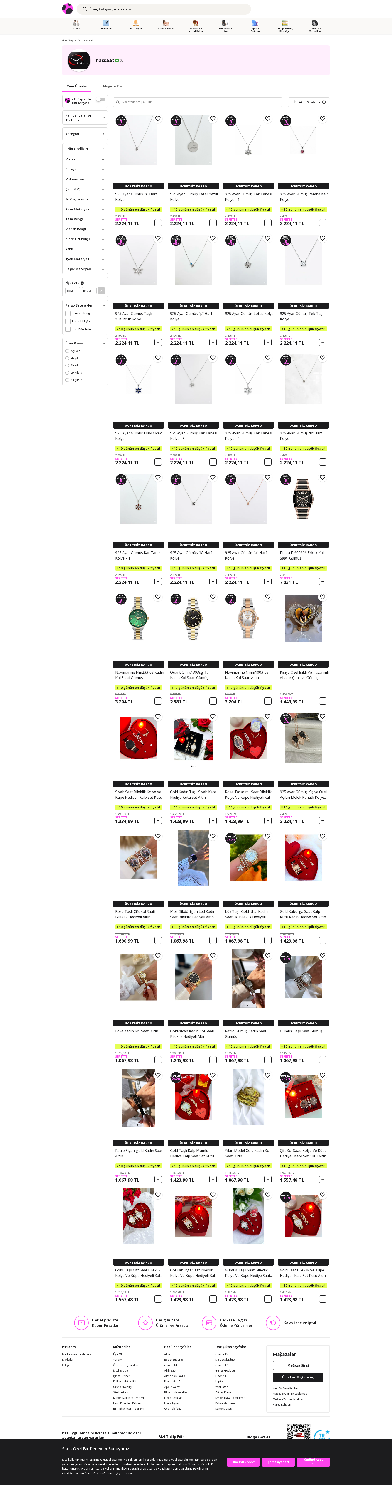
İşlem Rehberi (122, 1376)
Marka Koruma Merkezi (77, 1354)
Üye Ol (117, 1354)
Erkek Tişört (171, 1403)
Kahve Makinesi (225, 1403)
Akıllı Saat (170, 1370)
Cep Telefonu (172, 1409)
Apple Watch (172, 1387)
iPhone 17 (221, 1365)
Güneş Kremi (223, 1392)
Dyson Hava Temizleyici (230, 1398)
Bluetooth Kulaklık (175, 1392)
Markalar (68, 1360)
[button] (192, 766)
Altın (167, 1354)
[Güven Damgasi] (322, 1438)
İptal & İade (120, 1370)
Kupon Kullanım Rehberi (128, 1398)
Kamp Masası (223, 1409)
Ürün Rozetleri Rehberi (127, 1403)
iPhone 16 (221, 1376)
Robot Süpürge (174, 1360)
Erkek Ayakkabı (173, 1398)
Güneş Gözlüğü (225, 1370)
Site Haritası (120, 1392)
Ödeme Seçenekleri (125, 1365)
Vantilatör (221, 1387)
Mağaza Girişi (298, 1365)
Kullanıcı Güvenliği (124, 1381)
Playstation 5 (172, 1381)
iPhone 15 (221, 1354)
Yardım (117, 1360)
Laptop (220, 1381)
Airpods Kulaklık (174, 1376)
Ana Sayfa (69, 40)
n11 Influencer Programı (128, 1409)
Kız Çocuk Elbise (225, 1360)
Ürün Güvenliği (122, 1387)
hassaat (87, 40)
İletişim (66, 1365)
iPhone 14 (170, 1365)
